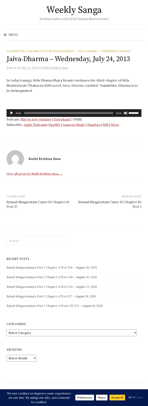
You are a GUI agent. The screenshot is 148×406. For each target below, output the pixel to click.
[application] (74, 113)
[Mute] (126, 113)
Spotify (54, 125)
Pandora (94, 125)
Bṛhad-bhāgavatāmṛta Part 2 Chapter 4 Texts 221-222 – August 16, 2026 (55, 306)
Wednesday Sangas (115, 51)
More (115, 125)
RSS (105, 125)
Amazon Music (73, 125)
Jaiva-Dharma (87, 51)
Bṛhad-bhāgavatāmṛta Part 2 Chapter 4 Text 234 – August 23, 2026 (52, 287)
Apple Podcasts (35, 125)
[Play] (11, 113)
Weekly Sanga (74, 10)
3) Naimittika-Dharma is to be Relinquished (40, 51)
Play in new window (35, 119)
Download (62, 119)
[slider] (134, 112)
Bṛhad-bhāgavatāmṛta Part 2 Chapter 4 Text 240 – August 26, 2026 (52, 277)
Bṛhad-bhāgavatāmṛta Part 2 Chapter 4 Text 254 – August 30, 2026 (52, 267)
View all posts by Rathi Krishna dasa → (35, 174)
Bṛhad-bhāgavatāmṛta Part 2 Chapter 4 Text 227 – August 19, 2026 (51, 296)
